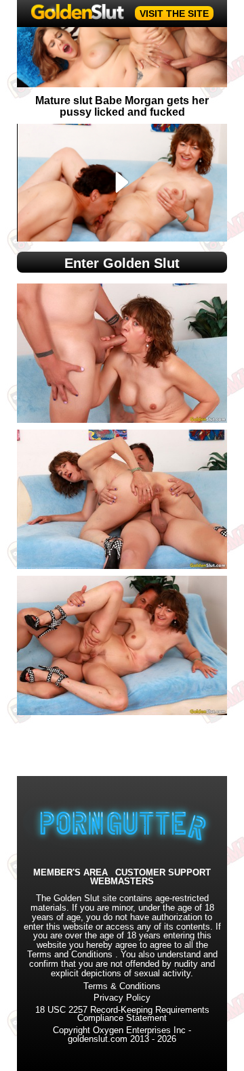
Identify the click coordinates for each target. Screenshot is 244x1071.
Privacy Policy (122, 998)
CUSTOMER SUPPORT (163, 873)
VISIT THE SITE (174, 13)
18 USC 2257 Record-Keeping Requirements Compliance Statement (122, 1014)
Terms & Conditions (122, 986)
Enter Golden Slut (122, 263)
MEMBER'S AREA (70, 873)
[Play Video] (122, 183)
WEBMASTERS (122, 882)
